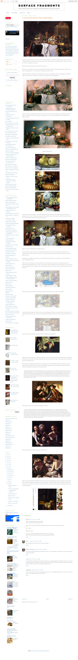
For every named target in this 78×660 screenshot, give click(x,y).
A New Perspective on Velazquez (12, 323)
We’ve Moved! (9, 618)
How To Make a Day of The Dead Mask (14, 393)
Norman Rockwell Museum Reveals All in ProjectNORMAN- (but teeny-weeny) (12, 632)
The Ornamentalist (11, 573)
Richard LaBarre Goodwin (10, 248)
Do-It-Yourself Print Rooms (11, 132)
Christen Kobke (8, 265)
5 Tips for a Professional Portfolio (12, 152)
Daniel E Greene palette (15, 622)
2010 (8, 468)
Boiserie (7, 420)
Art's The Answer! (11, 598)
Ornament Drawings (9, 240)
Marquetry (7, 432)
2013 (8, 462)
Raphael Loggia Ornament (10, 200)
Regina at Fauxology (30, 549)
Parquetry (7, 441)
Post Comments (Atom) (32, 602)
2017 (8, 454)
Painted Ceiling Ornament (10, 185)
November (10, 471)
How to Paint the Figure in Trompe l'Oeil (10, 105)
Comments (9, 64)
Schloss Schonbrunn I (9, 267)
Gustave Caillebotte (9, 314)
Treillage (7, 292)
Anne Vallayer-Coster (9, 228)
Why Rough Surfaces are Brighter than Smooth (10, 109)
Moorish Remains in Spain (10, 306)
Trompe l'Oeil (8, 444)
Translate (15, 27)
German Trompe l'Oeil (9, 304)
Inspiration (7, 430)
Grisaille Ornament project (10, 184)
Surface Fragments (9, 512)
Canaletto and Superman (10, 319)
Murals (6, 434)
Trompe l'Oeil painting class (11, 157)
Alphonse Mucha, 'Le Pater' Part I (12, 213)
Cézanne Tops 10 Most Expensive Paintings (10, 219)
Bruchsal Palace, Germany (10, 221)
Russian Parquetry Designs (10, 275)
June (9, 479)
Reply (27, 537)
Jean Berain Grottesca (12, 493)
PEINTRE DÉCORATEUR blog (13, 551)
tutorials (7, 446)
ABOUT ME (22, 12)
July (9, 477)
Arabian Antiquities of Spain (11, 258)
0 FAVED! (7, 39)
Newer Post (24, 599)
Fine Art (7, 423)
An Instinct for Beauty (10, 238)
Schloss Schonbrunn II (10, 268)
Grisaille (7, 257)
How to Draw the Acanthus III (11, 167)
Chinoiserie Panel (9, 290)
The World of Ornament (10, 287)
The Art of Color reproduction (11, 149)
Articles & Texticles (11, 629)
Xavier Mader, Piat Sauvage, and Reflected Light (12, 125)
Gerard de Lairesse (9, 246)
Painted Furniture (9, 435)
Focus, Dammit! (8, 121)
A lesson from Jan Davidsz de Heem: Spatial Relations (37, 18)
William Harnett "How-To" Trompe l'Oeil (10, 316)
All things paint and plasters (11, 636)
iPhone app (47, 484)
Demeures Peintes (11, 581)
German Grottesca (9, 282)
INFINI (8, 553)
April (9, 483)
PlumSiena (9, 609)
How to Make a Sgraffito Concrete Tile (10, 145)
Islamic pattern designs (10, 263)
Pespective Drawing (9, 151)
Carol (27, 559)
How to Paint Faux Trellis (10, 136)
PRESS (28, 12)
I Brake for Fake (8, 321)
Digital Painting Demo (10, 174)
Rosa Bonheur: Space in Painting (12, 311)
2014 (8, 460)
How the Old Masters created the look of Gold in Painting (13, 331)
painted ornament (9, 437)
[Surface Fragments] (15, 521)
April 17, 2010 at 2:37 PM (35, 541)
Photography (8, 442)
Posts (8, 61)
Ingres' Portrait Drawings (10, 147)
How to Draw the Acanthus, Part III (13, 353)
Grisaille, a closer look (12, 503)
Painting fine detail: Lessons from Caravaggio (11, 155)
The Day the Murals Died (10, 297)
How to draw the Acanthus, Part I (13, 338)
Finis (8, 607)
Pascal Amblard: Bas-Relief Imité (12, 312)
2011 (8, 466)
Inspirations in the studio (15, 639)
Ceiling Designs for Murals (11, 230)
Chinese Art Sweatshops (10, 202)
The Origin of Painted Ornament (12, 223)
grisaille (7, 425)
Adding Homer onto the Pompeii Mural (16, 531)
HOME (7, 12)
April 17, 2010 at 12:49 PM (34, 519)
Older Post (70, 599)
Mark (27, 519)
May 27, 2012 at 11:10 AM (34, 559)
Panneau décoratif (9, 294)
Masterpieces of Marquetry (11, 296)
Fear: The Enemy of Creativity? (11, 131)
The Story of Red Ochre (10, 299)
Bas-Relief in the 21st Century (11, 245)
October (10, 473)
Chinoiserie (7, 422)
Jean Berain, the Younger (10, 253)
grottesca (7, 427)
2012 (8, 464)
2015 (8, 458)
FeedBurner (15, 80)
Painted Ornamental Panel (10, 187)
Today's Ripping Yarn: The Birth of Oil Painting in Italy (12, 207)
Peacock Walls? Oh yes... (16, 611)
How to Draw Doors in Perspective (10, 115)
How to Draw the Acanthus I (11, 164)
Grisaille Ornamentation (10, 255)
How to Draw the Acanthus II (11, 166)
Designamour (10, 617)
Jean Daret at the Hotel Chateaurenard (10, 301)
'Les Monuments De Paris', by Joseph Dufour (11, 232)
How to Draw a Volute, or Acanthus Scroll (10, 161)
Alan (27, 541)
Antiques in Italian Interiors (11, 280)
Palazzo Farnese (8, 289)
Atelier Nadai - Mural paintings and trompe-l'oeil (13, 564)
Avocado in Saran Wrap (15, 557)
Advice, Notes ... (10, 620)
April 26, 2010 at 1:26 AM (40, 549)
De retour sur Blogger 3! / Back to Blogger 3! (15, 567)
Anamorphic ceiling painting (11, 134)
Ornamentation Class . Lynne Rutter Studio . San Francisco (15, 584)
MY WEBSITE (14, 12)
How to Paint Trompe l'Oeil (11, 159)
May (9, 481)
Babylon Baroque (11, 606)
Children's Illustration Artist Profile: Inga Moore (11, 278)
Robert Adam (8, 270)
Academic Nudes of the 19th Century (12, 537)
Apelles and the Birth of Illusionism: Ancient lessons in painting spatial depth (13, 378)
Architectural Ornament (10, 418)
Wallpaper (7, 448)
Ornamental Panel (9, 285)
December (10, 469)
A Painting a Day (10, 555)
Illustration (7, 428)
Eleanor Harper (40, 367)
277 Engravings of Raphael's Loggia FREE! (11, 198)
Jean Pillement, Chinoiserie (11, 250)
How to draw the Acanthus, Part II (13, 369)
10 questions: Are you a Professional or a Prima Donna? (10, 181)
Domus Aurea (8, 284)
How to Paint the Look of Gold (11, 123)
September (10, 475)
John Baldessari (42, 480)
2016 (8, 456)
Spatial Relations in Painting (11, 172)
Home (47, 599)
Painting (7, 439)
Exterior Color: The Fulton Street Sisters (15, 575)
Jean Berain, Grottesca (10, 251)
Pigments (9, 589)
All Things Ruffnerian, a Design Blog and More (12, 528)
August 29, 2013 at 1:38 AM (37, 570)
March (9, 505)
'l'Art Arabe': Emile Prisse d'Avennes (10, 225)
